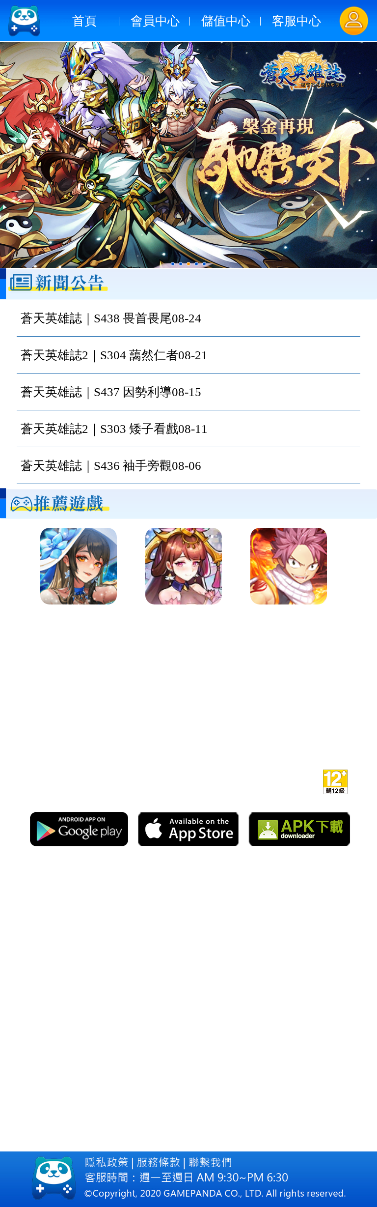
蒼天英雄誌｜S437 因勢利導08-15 (111, 392)
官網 (221, 780)
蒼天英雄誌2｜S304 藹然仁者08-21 (114, 355)
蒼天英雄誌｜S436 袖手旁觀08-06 (111, 465)
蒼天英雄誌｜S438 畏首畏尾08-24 (111, 318)
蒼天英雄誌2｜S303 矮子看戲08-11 (114, 428)
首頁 (84, 21)
